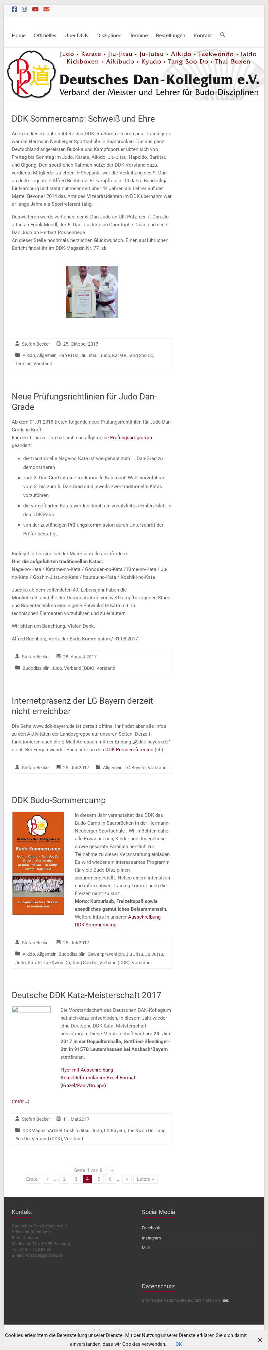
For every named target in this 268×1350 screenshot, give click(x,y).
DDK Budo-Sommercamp (59, 800)
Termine (139, 35)
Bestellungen (170, 35)
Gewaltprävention (106, 954)
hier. (225, 1300)
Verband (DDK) (79, 668)
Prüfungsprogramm (131, 438)
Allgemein (47, 355)
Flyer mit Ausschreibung (86, 1070)
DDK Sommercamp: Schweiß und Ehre (83, 119)
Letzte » (145, 1179)
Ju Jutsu (154, 954)
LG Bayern (135, 767)
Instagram (151, 1238)
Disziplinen (109, 35)
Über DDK (76, 35)
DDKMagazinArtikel (42, 1130)
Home (18, 35)
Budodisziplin (36, 668)
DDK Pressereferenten (129, 750)
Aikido (29, 355)
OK (179, 1344)
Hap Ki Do (68, 355)
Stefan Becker (36, 344)
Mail (146, 1247)
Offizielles (45, 35)
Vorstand (42, 363)
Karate (119, 355)
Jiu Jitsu (89, 355)
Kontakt (202, 35)
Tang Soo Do (140, 355)
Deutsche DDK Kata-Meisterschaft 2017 (86, 995)
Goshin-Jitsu (77, 1130)
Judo (105, 355)
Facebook (151, 1227)
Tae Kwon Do (56, 962)
